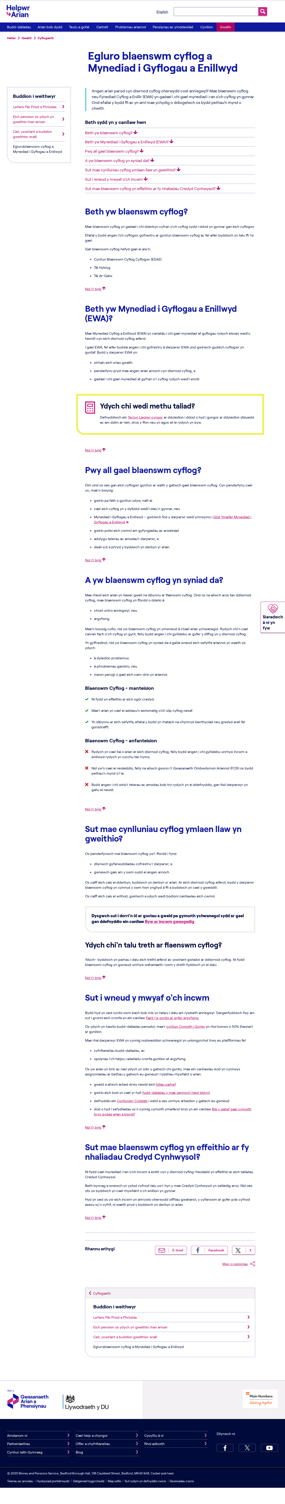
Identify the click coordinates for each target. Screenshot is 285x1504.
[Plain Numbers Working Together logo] (260, 1399)
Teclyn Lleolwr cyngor (145, 417)
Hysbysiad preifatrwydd (53, 1481)
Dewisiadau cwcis (182, 1481)
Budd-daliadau (19, 27)
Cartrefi (102, 27)
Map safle (114, 1481)
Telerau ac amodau (20, 1481)
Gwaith (225, 27)
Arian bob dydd (50, 27)
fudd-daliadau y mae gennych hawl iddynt (176, 1092)
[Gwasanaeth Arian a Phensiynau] (28, 1399)
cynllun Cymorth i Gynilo (185, 1026)
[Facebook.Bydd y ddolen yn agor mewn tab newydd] (225, 1448)
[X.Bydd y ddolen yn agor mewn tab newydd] (247, 1448)
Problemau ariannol (130, 27)
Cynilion (206, 27)
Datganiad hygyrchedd (89, 1481)
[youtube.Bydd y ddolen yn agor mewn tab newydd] (269, 1448)
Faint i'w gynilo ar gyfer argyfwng (172, 1018)
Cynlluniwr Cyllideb (132, 1101)
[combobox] (216, 11)
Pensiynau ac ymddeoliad (173, 27)
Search (262, 11)
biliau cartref (166, 1084)
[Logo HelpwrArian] (20, 10)
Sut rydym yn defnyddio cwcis (146, 1481)
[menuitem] (19, 26)
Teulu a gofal (79, 27)
